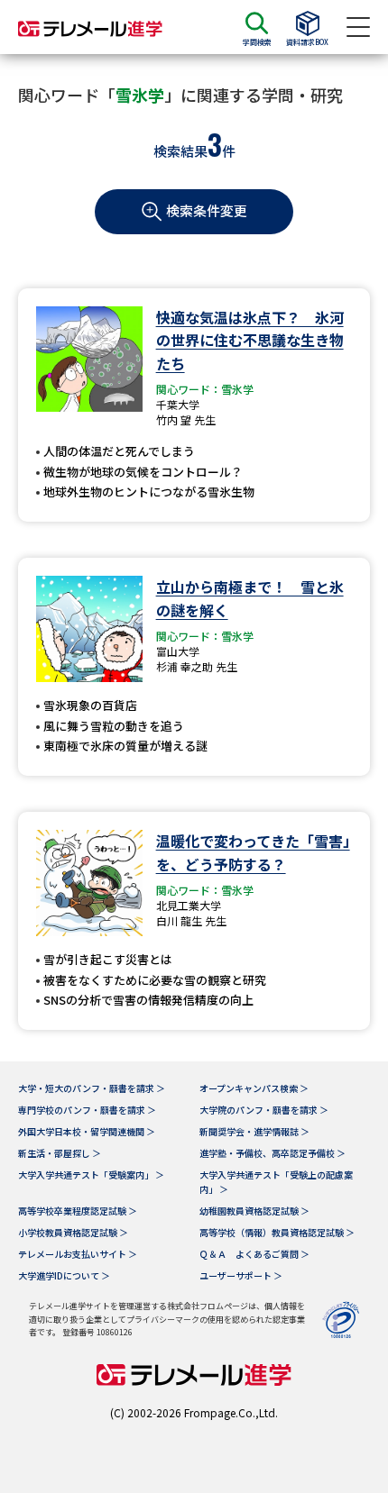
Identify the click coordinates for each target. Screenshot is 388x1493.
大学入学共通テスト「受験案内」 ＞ (91, 1174)
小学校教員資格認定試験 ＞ (73, 1232)
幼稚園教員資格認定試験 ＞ (254, 1210)
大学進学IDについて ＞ (64, 1275)
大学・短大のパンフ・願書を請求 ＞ (91, 1088)
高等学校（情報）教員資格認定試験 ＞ (277, 1232)
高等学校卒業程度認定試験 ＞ (77, 1210)
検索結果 (180, 150)
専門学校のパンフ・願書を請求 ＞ (87, 1109)
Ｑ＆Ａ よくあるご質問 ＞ (254, 1254)
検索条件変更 (206, 210)
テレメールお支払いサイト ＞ (77, 1254)
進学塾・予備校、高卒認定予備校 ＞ (272, 1153)
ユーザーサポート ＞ (240, 1275)
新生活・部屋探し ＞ (59, 1153)
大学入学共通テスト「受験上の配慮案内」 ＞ (276, 1182)
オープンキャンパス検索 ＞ (254, 1088)
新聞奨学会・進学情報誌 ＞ (254, 1131)
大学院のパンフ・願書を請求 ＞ (263, 1109)
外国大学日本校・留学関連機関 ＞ (86, 1131)
